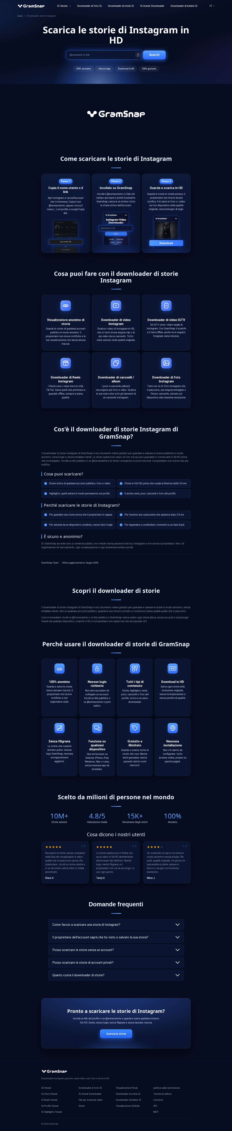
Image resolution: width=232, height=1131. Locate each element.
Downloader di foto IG (89, 5)
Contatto (158, 1099)
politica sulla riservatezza (166, 1087)
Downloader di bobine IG (184, 5)
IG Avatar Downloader (152, 5)
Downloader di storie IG (128, 1093)
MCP (155, 1111)
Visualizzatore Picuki (127, 1087)
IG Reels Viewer (49, 1099)
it (211, 5)
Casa (20, 16)
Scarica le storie (116, 1033)
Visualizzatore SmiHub (128, 1105)
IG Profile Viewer (50, 1105)
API (155, 1105)
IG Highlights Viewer (51, 1111)
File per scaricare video (91, 1099)
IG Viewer (62, 5)
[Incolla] (138, 55)
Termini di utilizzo (162, 1093)
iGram (82, 1105)
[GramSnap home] (54, 1071)
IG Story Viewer (49, 1093)
